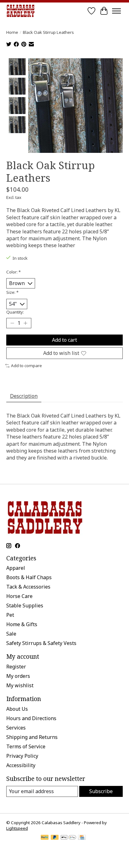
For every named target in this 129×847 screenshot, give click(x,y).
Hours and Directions (31, 718)
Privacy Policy (22, 755)
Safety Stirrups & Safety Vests (41, 643)
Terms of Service (25, 746)
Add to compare (26, 365)
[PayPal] (45, 838)
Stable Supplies (24, 605)
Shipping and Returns (32, 737)
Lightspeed (17, 828)
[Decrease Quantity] (12, 323)
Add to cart (64, 339)
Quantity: (15, 312)
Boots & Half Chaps (29, 577)
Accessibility (20, 765)
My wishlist (20, 685)
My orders (18, 676)
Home (12, 32)
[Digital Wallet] (68, 838)
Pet (10, 614)
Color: (13, 272)
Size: (12, 292)
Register (16, 666)
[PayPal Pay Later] (55, 838)
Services (16, 727)
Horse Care (19, 596)
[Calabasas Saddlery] (20, 10)
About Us (17, 708)
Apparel (15, 567)
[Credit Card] (82, 838)
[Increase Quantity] (25, 323)
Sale (11, 633)
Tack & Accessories (28, 586)
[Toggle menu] (116, 11)
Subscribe (101, 791)
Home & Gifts (21, 624)
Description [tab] (24, 395)
